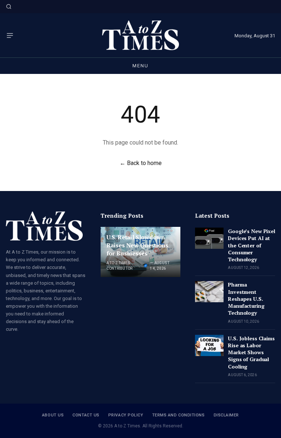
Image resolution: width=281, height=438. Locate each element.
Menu (140, 65)
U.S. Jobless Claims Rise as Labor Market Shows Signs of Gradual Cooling (251, 352)
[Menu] (10, 35)
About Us (53, 415)
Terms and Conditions (178, 415)
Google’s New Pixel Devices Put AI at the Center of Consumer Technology (251, 245)
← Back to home (141, 163)
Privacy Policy (125, 415)
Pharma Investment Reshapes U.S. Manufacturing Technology (246, 298)
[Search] (9, 6)
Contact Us (86, 415)
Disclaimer (226, 415)
